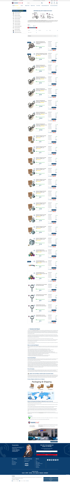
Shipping (39, 60)
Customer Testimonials (14, 462)
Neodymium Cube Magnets (17, 18)
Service (54, 0)
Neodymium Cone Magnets (17, 15)
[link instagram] (54, 460)
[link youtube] (51, 460)
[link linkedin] (58, 460)
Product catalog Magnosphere (54, 441)
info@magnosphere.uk (15, 0)
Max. (35, 25)
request (56, 46)
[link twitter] (47, 460)
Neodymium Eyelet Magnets (17, 21)
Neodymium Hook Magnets (17, 24)
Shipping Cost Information (27, 460)
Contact (13, 460)
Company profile (37, 467)
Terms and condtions (38, 465)
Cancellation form (14, 464)
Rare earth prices (37, 464)
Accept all (51, 477)
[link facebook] (49, 460)
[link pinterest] (56, 460)
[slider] (28, 27)
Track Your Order (13, 461)
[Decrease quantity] (48, 48)
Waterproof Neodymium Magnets (18, 32)
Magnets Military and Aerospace (39, 463)
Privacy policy (13, 479)
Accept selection (50, 479)
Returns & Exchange (26, 461)
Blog (36, 460)
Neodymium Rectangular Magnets (18, 26)
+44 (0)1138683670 (21, 0)
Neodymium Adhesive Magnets (18, 12)
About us (52, 0)
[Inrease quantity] (51, 48)
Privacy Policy (37, 466)
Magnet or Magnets (38, 462)
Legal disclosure (17, 479)
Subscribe (47, 454)
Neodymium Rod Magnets (17, 29)
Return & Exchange (14, 463)
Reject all (51, 480)
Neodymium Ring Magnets (17, 27)
